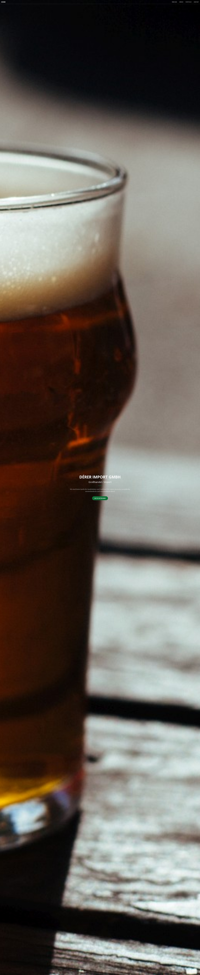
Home (3, 2)
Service (181, 2)
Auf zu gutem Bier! (100, 498)
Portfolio (188, 2)
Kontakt (196, 2)
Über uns (174, 2)
